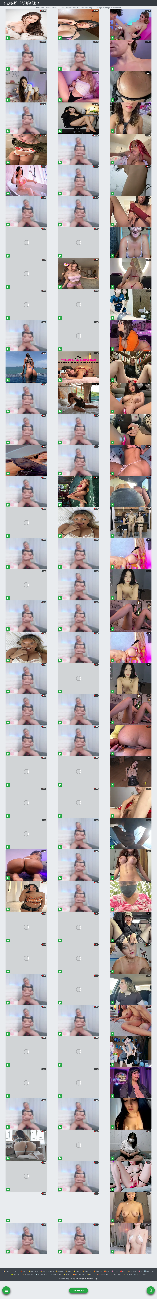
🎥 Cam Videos (116, 1274)
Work (76, 1279)
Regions (71, 1279)
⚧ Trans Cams (28, 1274)
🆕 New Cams (149, 1271)
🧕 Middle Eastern (47, 1271)
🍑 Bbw (106, 1271)
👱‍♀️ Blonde (76, 1271)
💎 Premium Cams (41, 1274)
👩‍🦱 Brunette (87, 1271)
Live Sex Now (79, 1290)
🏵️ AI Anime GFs (79, 1274)
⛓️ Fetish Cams (55, 1274)
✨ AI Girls (67, 1274)
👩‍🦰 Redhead (97, 1271)
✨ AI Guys (91, 1274)
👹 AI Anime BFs (102, 1274)
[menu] (6, 1290)
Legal (96, 1279)
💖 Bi (140, 1271)
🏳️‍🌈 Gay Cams (16, 1274)
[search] (151, 1290)
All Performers (89, 1279)
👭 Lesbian (132, 1271)
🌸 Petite (114, 1271)
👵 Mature (59, 1271)
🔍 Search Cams (140, 1274)
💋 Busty (123, 1271)
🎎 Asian (6, 1271)
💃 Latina (23, 1271)
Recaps (81, 1279)
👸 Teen (68, 1271)
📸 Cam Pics (127, 1274)
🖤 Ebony (14, 1271)
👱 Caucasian (34, 1271)
